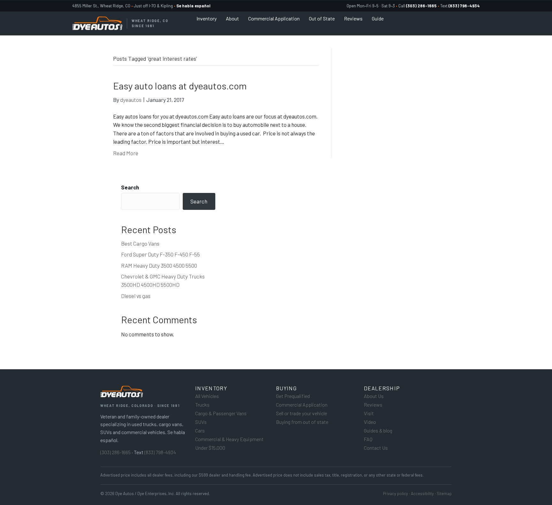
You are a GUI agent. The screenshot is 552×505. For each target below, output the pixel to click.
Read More (125, 153)
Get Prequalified (293, 396)
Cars (200, 430)
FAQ (368, 439)
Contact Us (376, 448)
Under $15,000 (210, 448)
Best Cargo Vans (140, 243)
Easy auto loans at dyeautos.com (180, 85)
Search (130, 187)
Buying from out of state (302, 422)
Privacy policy (395, 493)
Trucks (202, 405)
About (232, 18)
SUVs (201, 422)
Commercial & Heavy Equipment (229, 439)
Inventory (206, 18)
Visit (369, 413)
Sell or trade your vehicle (301, 413)
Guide (378, 18)
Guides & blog (378, 430)
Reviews (353, 18)
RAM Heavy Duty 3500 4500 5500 (159, 265)
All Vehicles (207, 396)
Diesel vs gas (135, 296)
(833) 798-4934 (160, 452)
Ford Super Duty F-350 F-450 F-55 (160, 254)
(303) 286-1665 (115, 452)
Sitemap (444, 493)
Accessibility (422, 493)
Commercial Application (274, 18)
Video (370, 422)
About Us (374, 396)
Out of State (322, 18)
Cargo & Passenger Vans (221, 413)
